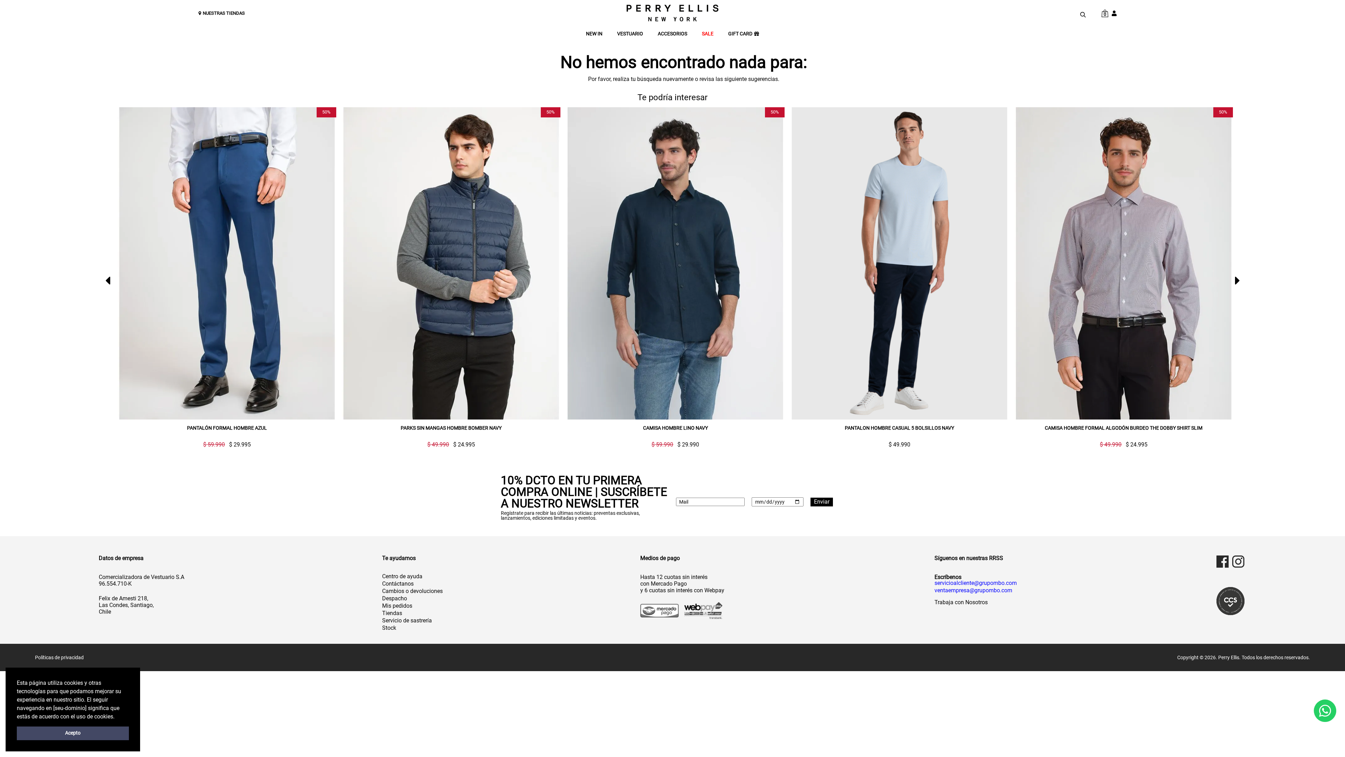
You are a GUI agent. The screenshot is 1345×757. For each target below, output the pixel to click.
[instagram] (1238, 561)
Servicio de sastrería (407, 620)
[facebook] (1222, 561)
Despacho (394, 598)
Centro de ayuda (402, 576)
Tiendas (392, 613)
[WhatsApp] (1325, 711)
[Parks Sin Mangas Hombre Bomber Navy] (451, 263)
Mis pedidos (397, 605)
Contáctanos (398, 583)
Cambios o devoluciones (412, 591)
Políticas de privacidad (59, 657)
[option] (224, 277)
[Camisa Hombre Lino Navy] (675, 263)
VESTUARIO (630, 33)
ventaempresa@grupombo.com (973, 590)
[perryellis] (672, 13)
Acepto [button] (73, 733)
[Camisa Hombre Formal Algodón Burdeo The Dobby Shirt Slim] (1123, 263)
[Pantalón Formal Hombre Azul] (227, 263)
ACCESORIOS (672, 33)
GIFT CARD (740, 33)
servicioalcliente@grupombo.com (975, 583)
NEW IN (594, 33)
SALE (707, 33)
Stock (389, 628)
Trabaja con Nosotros (961, 602)
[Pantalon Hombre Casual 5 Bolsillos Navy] (899, 263)
